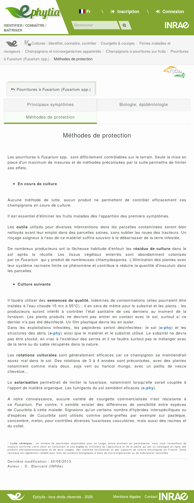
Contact (150, 496)
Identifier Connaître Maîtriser (25, 28)
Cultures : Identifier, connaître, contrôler (64, 43)
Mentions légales (127, 496)
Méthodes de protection (73, 58)
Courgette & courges (118, 43)
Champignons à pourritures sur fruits (136, 51)
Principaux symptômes (50, 104)
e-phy (165, 327)
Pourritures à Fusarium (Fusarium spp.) (54, 89)
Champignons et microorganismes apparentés (63, 51)
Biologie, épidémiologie (143, 104)
